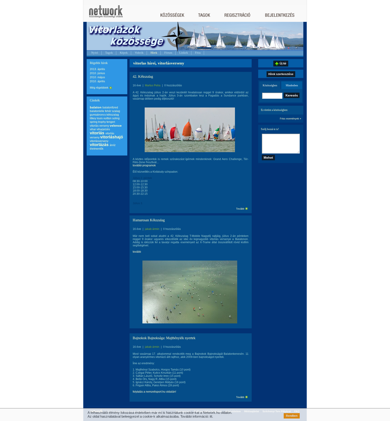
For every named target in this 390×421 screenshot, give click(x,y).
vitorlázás (99, 144)
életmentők (96, 148)
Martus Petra (152, 85)
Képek (124, 52)
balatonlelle (97, 111)
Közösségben (270, 85)
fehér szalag (112, 111)
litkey (93, 118)
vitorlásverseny (99, 141)
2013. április (97, 69)
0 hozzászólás (173, 85)
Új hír (283, 63)
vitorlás (97, 133)
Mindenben (292, 85)
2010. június (97, 73)
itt (211, 416)
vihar (93, 129)
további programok (144, 165)
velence (116, 125)
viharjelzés (103, 129)
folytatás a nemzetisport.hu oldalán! (154, 391)
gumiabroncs (98, 114)
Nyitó (94, 52)
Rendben (291, 415)
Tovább (240, 208)
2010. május (97, 77)
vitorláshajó (111, 137)
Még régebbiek (99, 87)
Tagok (109, 52)
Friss (198, 52)
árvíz (113, 145)
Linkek (183, 52)
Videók (139, 52)
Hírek (154, 52)
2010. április (97, 81)
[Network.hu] (106, 13)
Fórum (168, 52)
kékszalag (113, 114)
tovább (137, 251)
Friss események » (290, 118)
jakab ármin (152, 229)
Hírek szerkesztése (280, 74)
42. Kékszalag (143, 76)
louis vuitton (104, 118)
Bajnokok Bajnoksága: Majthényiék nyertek (164, 338)
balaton (96, 107)
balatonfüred (110, 107)
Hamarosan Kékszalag (149, 220)
